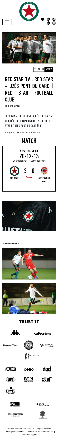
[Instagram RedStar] (48, 18)
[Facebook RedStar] (54, 18)
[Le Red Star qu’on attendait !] (29, 298)
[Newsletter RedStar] (54, 22)
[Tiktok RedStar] (42, 18)
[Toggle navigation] (6, 22)
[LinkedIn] (48, 22)
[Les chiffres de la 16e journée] (29, 263)
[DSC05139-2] (29, 216)
